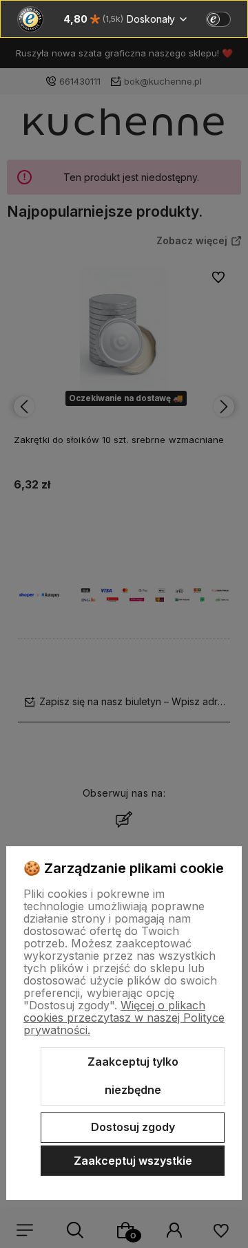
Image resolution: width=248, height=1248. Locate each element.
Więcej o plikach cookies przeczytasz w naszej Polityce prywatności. (124, 1017)
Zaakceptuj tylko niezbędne (132, 1076)
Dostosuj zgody (133, 1127)
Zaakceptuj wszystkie (133, 1161)
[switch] (218, 19)
